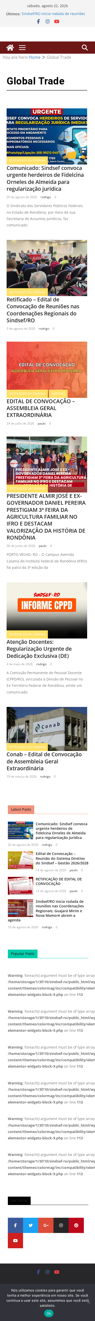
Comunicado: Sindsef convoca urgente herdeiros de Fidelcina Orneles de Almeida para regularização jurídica (45, 178)
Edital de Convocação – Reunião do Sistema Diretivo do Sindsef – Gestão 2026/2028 (62, 858)
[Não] (88, 1302)
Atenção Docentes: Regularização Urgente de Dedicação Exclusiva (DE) (39, 648)
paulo (42, 423)
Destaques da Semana (27, 160)
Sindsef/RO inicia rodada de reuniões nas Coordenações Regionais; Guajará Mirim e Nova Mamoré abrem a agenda (46, 910)
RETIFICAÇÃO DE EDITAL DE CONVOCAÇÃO (59, 881)
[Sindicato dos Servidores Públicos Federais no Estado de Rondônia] (10, 47)
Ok (49, 1313)
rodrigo (46, 197)
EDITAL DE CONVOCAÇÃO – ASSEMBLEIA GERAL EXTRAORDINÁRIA (41, 408)
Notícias (58, 393)
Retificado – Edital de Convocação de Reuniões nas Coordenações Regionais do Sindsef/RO (43, 310)
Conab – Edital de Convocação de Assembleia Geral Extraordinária (44, 761)
